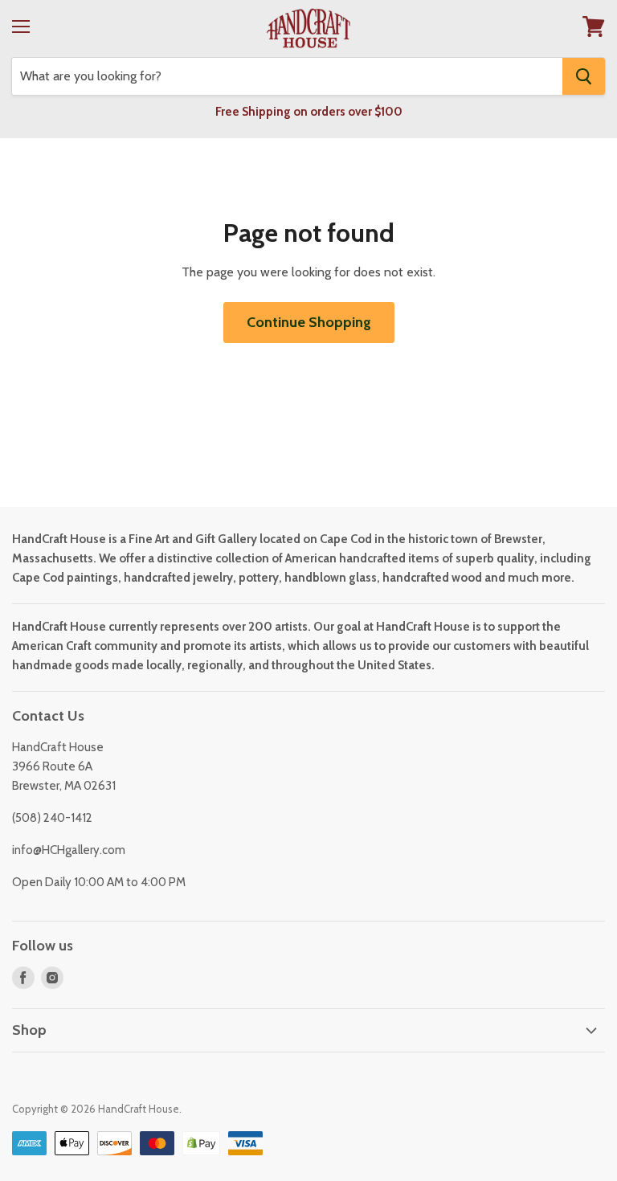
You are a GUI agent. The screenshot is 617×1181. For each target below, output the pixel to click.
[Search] (583, 76)
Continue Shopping (309, 322)
